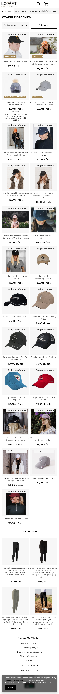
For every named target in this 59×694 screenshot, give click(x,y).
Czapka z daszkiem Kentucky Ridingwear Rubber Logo (43, 63)
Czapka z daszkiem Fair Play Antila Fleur (15, 358)
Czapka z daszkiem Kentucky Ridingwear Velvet (43, 439)
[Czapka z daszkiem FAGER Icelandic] (15, 260)
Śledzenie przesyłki (29, 648)
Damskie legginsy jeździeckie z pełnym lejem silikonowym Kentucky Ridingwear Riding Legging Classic (15, 620)
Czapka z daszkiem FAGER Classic (43, 237)
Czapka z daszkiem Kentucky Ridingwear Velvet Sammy (16, 439)
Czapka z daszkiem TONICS (15, 317)
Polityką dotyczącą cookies (15, 680)
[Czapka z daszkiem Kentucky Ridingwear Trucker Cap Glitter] (43, 177)
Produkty (34, 11)
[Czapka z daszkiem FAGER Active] (43, 136)
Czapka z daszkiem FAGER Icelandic (16, 277)
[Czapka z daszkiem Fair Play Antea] (43, 300)
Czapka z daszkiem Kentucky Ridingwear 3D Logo (16, 154)
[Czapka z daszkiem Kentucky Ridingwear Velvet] (43, 421)
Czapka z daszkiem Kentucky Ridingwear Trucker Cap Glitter (43, 195)
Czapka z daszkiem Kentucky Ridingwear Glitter (16, 479)
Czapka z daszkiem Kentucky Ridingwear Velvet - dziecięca (15, 237)
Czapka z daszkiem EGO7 (43, 478)
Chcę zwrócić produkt (29, 656)
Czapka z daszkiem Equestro (16, 62)
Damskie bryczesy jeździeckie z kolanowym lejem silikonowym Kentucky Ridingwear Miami (43, 620)
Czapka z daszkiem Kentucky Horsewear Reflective (43, 103)
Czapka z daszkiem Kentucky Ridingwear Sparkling (16, 194)
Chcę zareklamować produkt (29, 652)
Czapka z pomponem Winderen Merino (15, 103)
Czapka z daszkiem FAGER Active (43, 154)
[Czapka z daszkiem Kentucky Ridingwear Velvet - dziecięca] (15, 219)
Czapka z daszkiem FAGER (16, 519)
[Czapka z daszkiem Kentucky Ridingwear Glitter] (15, 462)
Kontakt (29, 660)
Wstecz (7, 11)
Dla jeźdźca (46, 11)
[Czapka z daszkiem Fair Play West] (43, 341)
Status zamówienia (29, 643)
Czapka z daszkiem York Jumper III (15, 398)
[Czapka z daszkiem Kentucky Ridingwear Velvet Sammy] (15, 421)
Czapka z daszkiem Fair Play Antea (43, 318)
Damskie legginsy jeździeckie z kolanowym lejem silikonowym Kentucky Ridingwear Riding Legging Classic (43, 572)
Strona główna (21, 11)
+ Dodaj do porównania (16, 34)
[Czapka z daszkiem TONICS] (15, 300)
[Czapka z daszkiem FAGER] (15, 502)
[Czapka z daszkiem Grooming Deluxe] (43, 260)
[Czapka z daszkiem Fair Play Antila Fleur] (15, 341)
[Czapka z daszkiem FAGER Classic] (43, 219)
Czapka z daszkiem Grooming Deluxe (43, 277)
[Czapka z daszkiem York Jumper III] (15, 381)
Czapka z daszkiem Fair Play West (43, 358)
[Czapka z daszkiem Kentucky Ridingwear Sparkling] (15, 177)
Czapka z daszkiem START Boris (43, 398)
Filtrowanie (43, 25)
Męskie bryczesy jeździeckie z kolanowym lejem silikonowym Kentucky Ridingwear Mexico (15, 571)
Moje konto (28, 665)
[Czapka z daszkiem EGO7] (43, 462)
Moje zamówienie (28, 638)
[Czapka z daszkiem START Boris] (43, 381)
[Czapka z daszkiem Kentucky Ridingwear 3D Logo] (15, 136)
